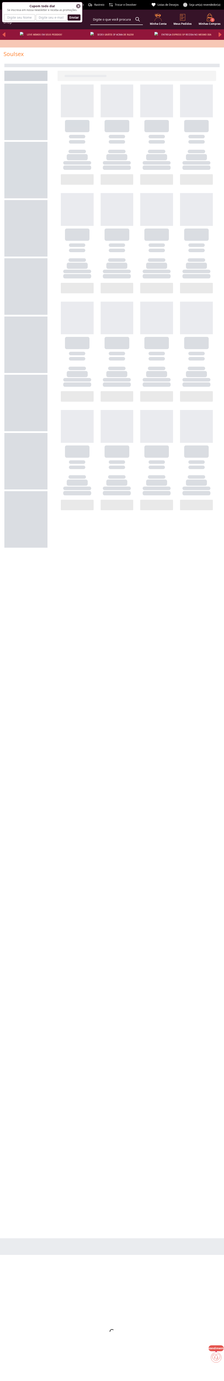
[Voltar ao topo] (216, 1370)
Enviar (74, 17)
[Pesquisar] (137, 19)
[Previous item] (4, 34)
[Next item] (220, 34)
